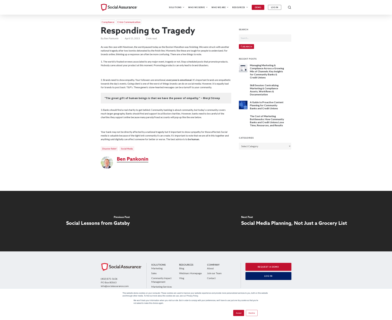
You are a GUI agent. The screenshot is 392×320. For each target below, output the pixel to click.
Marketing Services (161, 286)
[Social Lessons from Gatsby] (98, 221)
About (210, 268)
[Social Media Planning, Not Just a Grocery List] (294, 221)
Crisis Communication (128, 21)
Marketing (157, 268)
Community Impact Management (161, 280)
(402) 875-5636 (109, 278)
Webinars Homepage (190, 273)
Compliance (108, 21)
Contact (211, 278)
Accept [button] (238, 313)
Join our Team (214, 273)
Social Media (127, 148)
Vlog (181, 278)
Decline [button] (252, 313)
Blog (181, 268)
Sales (154, 273)
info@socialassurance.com (115, 286)
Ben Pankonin (111, 38)
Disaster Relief (109, 148)
